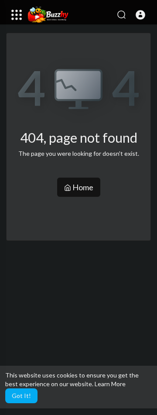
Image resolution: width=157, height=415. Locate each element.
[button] (140, 15)
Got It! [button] (21, 395)
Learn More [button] (110, 384)
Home (82, 187)
